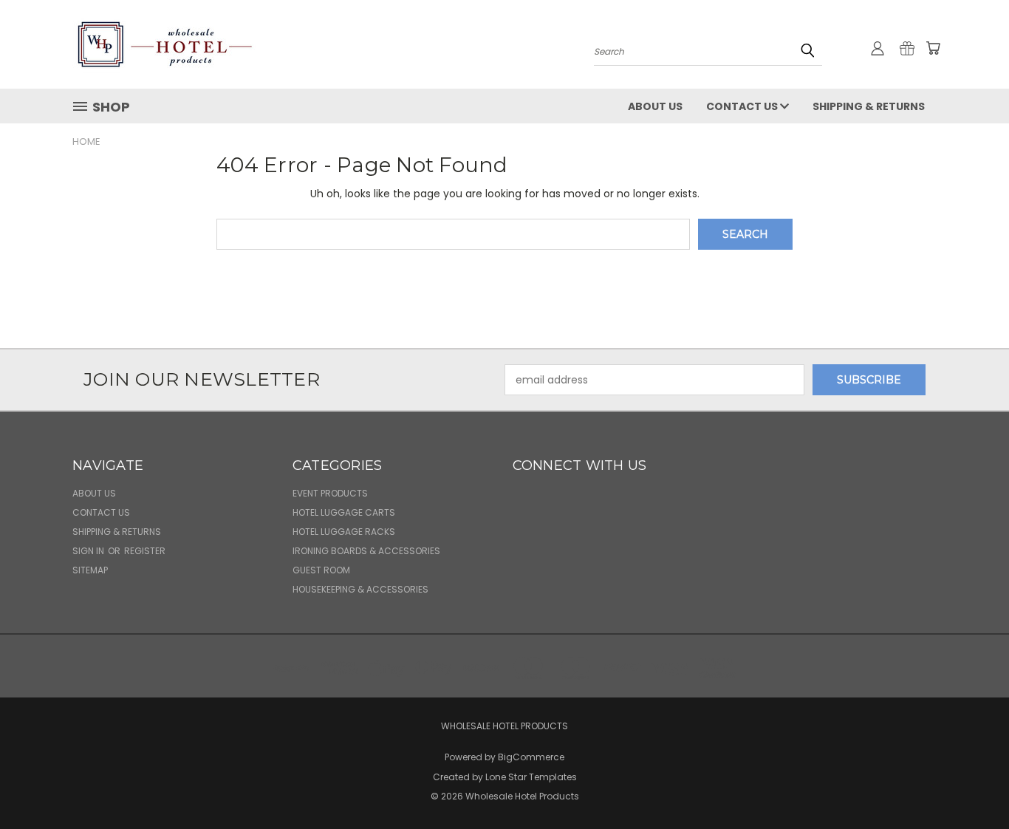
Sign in (89, 551)
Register (144, 551)
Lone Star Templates (531, 777)
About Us (655, 106)
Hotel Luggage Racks (344, 531)
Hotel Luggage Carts (344, 512)
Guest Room (321, 570)
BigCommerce (531, 757)
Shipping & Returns (869, 106)
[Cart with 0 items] (933, 48)
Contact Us (743, 106)
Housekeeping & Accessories (360, 589)
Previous (970, 783)
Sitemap (90, 570)
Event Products (330, 493)
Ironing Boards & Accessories (366, 551)
